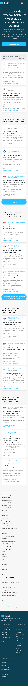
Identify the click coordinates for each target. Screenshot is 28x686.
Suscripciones (4, 665)
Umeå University (11, 89)
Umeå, (9, 90)
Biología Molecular (6, 505)
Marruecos (14, 65)
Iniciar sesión (4, 634)
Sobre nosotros (5, 632)
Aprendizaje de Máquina (7, 495)
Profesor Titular (5, 531)
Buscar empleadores (6, 629)
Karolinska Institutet (6, 585)
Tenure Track (18, 645)
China (13, 152)
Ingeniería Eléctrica (6, 500)
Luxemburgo (4, 569)
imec (3, 600)
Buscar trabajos (5, 627)
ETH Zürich (4, 590)
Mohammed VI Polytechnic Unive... (10, 582)
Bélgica (3, 551)
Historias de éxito (5, 672)
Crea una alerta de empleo (15, 44)
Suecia (12, 90)
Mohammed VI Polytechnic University (16, 63)
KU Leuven (4, 580)
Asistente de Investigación (8, 543)
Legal (2, 681)
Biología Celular (5, 518)
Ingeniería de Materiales (7, 502)
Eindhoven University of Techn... (9, 592)
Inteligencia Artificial (6, 497)
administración (19, 655)
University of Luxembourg (8, 587)
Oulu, (9, 434)
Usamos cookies (7, 681)
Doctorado (4, 523)
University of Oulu (12, 432)
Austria (3, 572)
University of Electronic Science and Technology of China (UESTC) (16, 150)
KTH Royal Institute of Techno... (9, 595)
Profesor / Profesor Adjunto (8, 536)
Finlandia (12, 434)
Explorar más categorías (13, 607)
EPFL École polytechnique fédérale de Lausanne (16, 461)
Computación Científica (7, 508)
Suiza (13, 463)
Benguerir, (10, 65)
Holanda (4, 559)
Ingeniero (4, 538)
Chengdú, (10, 152)
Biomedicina (5, 515)
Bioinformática (5, 510)
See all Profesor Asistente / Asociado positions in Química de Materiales (14, 297)
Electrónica (4, 513)
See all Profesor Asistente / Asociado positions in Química (14, 201)
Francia (3, 574)
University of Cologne (7, 603)
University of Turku (6, 597)
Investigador (5, 533)
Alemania (4, 564)
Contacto (3, 641)
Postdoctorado (5, 526)
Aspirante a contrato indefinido (9, 541)
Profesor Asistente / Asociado (11, 83)
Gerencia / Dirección (6, 546)
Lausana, (10, 463)
